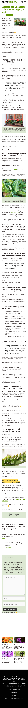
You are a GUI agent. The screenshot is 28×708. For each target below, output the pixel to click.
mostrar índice (14, 516)
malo (15, 169)
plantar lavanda (14, 212)
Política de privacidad (14, 689)
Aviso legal (14, 692)
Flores (3, 15)
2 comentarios (9, 15)
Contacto (14, 695)
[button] (22, 2)
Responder (5, 538)
